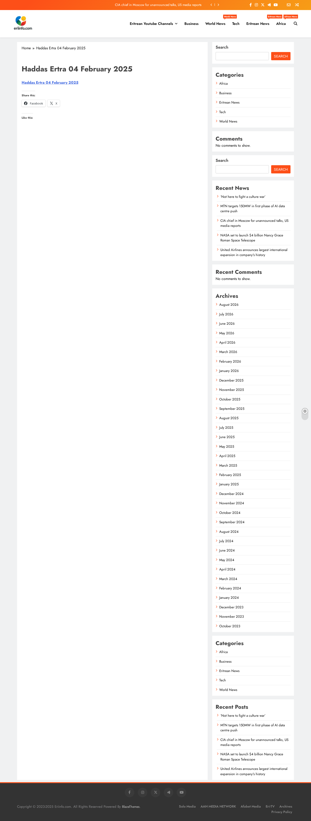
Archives (285, 806)
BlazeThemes (131, 806)
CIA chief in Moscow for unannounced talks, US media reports (158, 5)
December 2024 (231, 493)
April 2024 (227, 569)
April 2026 (227, 342)
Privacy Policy (281, 812)
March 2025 (228, 465)
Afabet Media (251, 806)
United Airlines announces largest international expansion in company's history (253, 252)
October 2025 (229, 399)
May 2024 (226, 559)
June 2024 (227, 550)
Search (222, 47)
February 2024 (230, 588)
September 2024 (232, 522)
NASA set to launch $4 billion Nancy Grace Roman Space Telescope (251, 238)
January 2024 (229, 597)
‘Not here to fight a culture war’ (242, 196)
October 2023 (229, 626)
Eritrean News (259, 22)
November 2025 (231, 389)
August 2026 (229, 304)
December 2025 (231, 380)
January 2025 (229, 484)
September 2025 (231, 408)
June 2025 (227, 436)
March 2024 (228, 578)
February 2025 (230, 474)
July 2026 (226, 314)
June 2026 (227, 323)
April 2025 (227, 455)
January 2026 (229, 370)
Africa (282, 22)
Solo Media (187, 806)
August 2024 (229, 531)
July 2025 (226, 427)
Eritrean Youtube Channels (151, 23)
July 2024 (226, 541)
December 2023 (231, 607)
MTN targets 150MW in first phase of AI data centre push (252, 728)
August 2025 (228, 418)
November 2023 (231, 616)
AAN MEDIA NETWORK (218, 806)
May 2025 (226, 446)
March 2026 (228, 351)
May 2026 (226, 333)
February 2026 (230, 361)
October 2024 (229, 512)
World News (217, 22)
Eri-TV (270, 806)
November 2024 (231, 503)
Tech (236, 23)
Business (191, 23)
